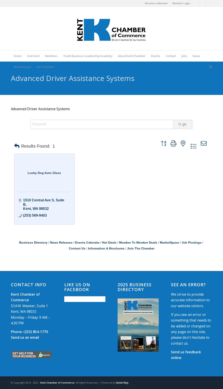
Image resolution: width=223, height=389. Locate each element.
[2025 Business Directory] (138, 325)
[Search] (209, 66)
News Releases (61, 242)
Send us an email (25, 337)
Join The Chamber (140, 248)
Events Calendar (87, 242)
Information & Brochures (106, 248)
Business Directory (33, 242)
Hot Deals (109, 242)
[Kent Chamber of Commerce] (111, 28)
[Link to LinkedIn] (209, 3)
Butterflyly (122, 382)
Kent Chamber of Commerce (57, 382)
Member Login (181, 3)
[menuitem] (156, 3)
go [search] (184, 124)
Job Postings (191, 242)
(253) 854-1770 (29, 331)
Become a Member (156, 3)
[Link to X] (202, 3)
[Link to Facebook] (196, 3)
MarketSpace (169, 242)
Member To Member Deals (138, 242)
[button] (16, 146)
